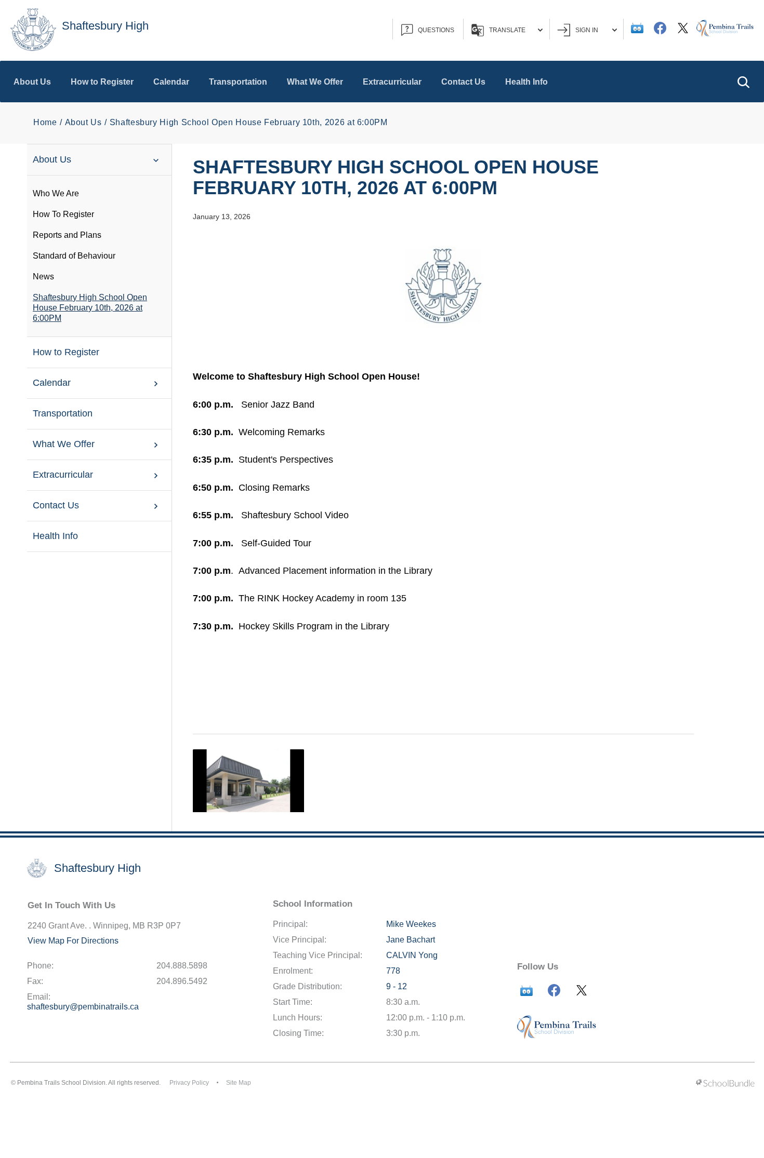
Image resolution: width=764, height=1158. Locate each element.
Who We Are (56, 193)
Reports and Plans (67, 235)
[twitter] (683, 28)
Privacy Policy (189, 1082)
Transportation (238, 81)
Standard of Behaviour (74, 255)
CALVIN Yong (412, 955)
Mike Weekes (411, 924)
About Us (32, 81)
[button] (743, 81)
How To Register (63, 214)
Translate (507, 30)
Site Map (238, 1082)
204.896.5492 (181, 981)
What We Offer (315, 81)
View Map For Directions (73, 940)
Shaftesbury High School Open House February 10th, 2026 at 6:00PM (90, 307)
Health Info (526, 81)
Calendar (171, 81)
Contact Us (463, 81)
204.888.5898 (181, 965)
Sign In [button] (586, 30)
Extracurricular (392, 81)
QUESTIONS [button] (436, 30)
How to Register (102, 81)
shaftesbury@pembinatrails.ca (83, 1006)
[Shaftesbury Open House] (248, 780)
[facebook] (660, 28)
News (43, 276)
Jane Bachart (410, 939)
